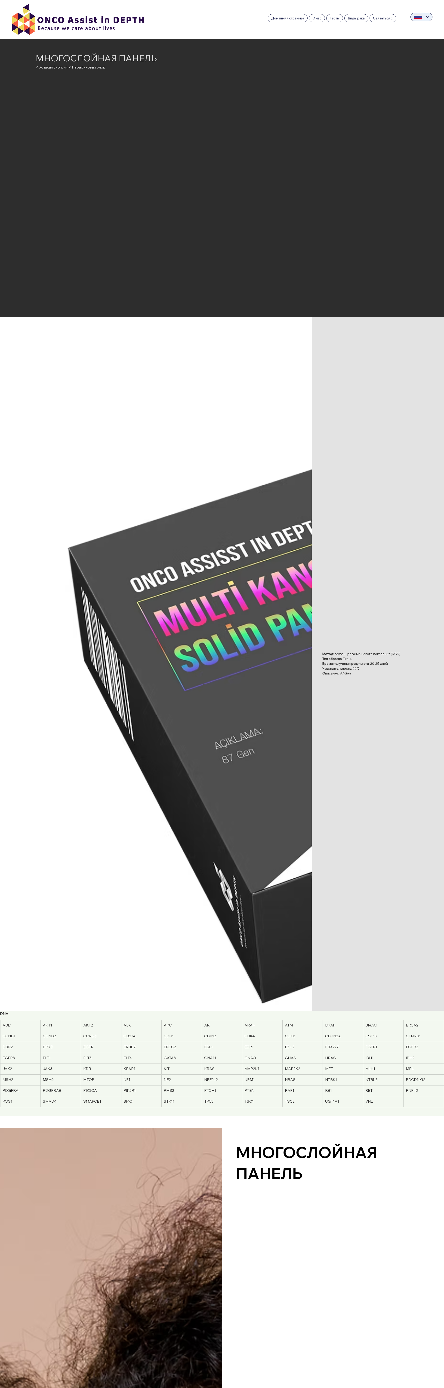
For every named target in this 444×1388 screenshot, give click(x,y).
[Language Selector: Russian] (421, 17)
